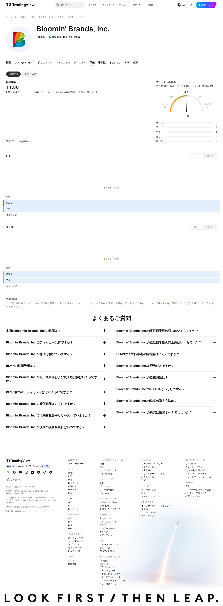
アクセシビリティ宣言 (110, 574)
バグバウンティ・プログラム (113, 580)
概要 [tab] (8, 62)
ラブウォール (147, 467)
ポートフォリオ (75, 537)
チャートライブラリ (194, 467)
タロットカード (107, 547)
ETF (70, 476)
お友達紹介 (146, 470)
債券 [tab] (135, 62)
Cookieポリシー (107, 570)
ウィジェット (191, 463)
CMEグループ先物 (108, 502)
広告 (187, 486)
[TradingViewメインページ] (18, 461)
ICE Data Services (27, 487)
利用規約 (162, 303)
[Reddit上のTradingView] (51, 472)
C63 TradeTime (107, 551)
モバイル (72, 560)
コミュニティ (108, 5)
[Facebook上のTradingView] (14, 472)
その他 (150, 5)
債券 (70, 479)
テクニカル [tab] (80, 62)
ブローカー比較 (107, 489)
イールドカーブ (75, 541)
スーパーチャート (76, 463)
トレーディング (148, 489)
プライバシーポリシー (110, 567)
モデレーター (147, 480)
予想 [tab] (92, 62)
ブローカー (137, 5)
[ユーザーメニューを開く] (192, 5)
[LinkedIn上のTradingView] (32, 472)
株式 (70, 473)
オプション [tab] (115, 62)
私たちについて (107, 518)
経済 (70, 518)
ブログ (103, 525)
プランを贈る (106, 473)
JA (183, 4)
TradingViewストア (109, 544)
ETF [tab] (127, 62)
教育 (143, 493)
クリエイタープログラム (153, 473)
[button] (100, 5)
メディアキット (107, 535)
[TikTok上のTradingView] (44, 472)
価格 (102, 467)
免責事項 (104, 564)
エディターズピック (150, 496)
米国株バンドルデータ (110, 509)
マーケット (123, 5)
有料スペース (147, 515)
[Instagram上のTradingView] (26, 472)
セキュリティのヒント (110, 577)
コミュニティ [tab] (63, 62)
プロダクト (93, 5)
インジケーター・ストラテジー (156, 505)
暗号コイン (73, 483)
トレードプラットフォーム (198, 477)
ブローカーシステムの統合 (198, 489)
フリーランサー (148, 512)
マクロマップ (74, 547)
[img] (79, 36)
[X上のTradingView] (8, 472)
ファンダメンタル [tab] (24, 62)
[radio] (196, 156)
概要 (102, 483)
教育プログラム (192, 496)
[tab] (13, 74)
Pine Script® (74, 551)
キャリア (104, 531)
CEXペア (72, 486)
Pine (70, 493)
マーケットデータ (108, 470)
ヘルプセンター (107, 528)
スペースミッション (109, 521)
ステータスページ (108, 584)
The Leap (104, 493)
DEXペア (72, 489)
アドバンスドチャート (196, 473)
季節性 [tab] (102, 62)
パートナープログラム (196, 493)
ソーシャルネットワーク (153, 463)
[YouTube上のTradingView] (20, 472)
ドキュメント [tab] (45, 62)
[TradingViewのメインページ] (20, 5)
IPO (70, 528)
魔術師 (144, 509)
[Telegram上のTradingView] (38, 472)
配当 (70, 525)
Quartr (46, 507)
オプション (73, 544)
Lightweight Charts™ (195, 470)
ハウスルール (147, 477)
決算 (70, 521)
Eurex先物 (104, 505)
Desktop (72, 564)
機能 (102, 463)
